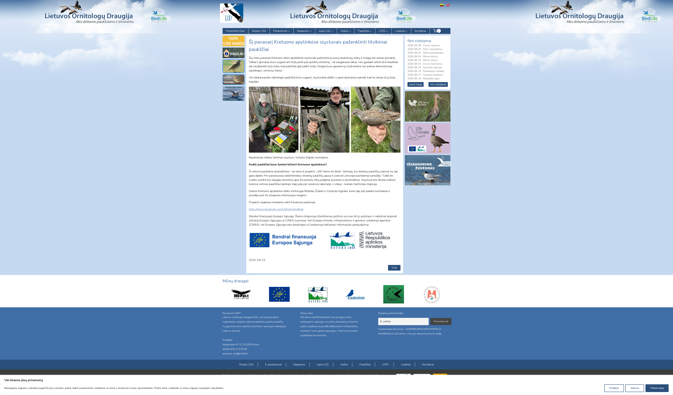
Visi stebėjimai (438, 84)
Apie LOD (323, 364)
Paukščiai (365, 364)
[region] (336, 385)
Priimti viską (657, 388)
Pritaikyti (614, 388)
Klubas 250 (259, 31)
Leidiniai (405, 364)
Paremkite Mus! (235, 31)
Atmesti (634, 388)
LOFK (385, 364)
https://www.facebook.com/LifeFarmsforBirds (276, 209)
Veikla (344, 364)
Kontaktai (420, 31)
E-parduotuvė (273, 364)
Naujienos (299, 364)
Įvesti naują (415, 84)
